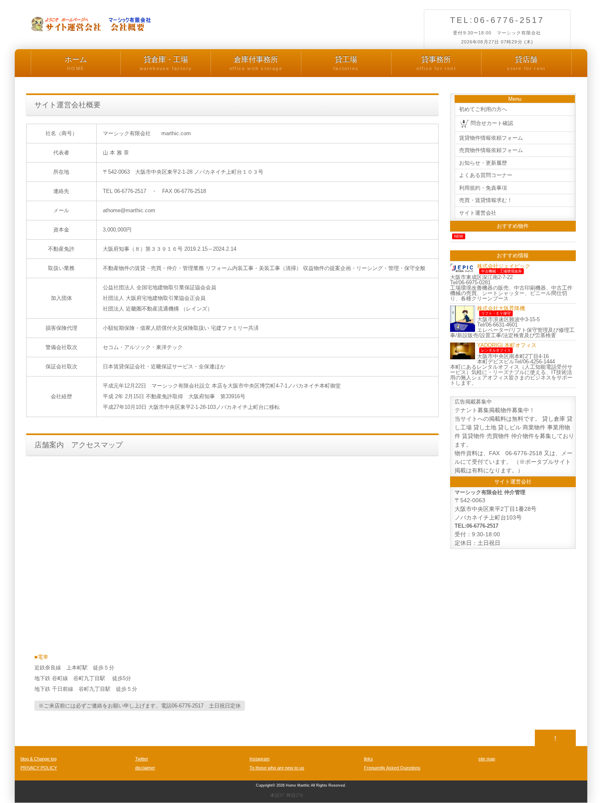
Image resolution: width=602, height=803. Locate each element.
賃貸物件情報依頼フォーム (491, 138)
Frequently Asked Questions (392, 767)
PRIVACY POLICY (38, 767)
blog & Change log (38, 758)
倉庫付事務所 (256, 63)
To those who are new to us (276, 767)
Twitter (141, 758)
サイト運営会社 (477, 213)
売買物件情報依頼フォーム (491, 150)
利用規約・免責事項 (483, 188)
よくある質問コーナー (485, 175)
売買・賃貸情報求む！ (485, 200)
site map (486, 758)
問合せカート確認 (492, 123)
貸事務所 (436, 63)
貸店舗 (526, 63)
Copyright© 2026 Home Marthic (283, 785)
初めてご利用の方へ (483, 109)
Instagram (259, 758)
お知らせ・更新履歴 (483, 163)
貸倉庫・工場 (166, 63)
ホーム (76, 63)
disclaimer (145, 767)
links (368, 758)
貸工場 (346, 63)
